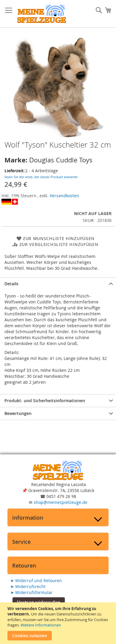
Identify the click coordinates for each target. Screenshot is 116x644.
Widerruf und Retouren (36, 580)
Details (11, 283)
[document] (58, 623)
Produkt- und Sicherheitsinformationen (44, 400)
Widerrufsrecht (28, 586)
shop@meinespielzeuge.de (60, 502)
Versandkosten (64, 195)
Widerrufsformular (31, 592)
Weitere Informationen (41, 625)
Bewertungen (18, 413)
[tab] (58, 283)
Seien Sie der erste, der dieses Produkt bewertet (41, 177)
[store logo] (41, 13)
